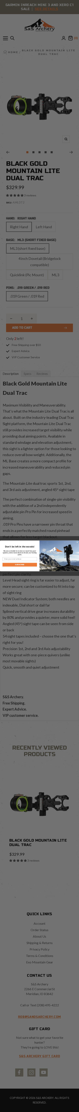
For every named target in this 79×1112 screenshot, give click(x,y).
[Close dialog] (77, 542)
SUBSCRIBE (19, 565)
